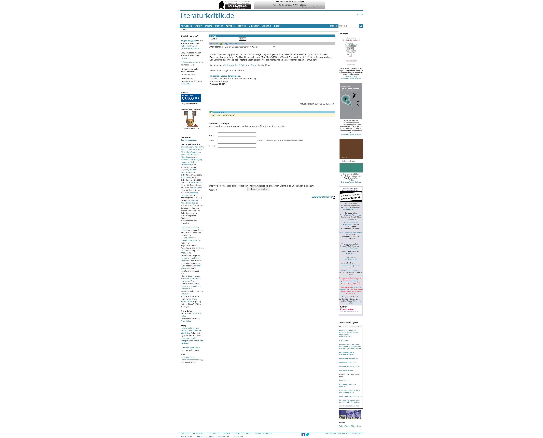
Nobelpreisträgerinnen (351, 265)
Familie (184, 58)
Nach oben (357, 433)
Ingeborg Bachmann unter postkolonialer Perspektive (349, 401)
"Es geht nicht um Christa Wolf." (190, 258)
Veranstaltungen (205, 436)
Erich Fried (185, 177)
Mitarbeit (254, 26)
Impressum (331, 433)
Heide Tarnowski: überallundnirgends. (189, 239)
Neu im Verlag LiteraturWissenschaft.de (351, 77)
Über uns (266, 26)
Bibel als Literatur (192, 347)
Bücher (219, 26)
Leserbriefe (214, 433)
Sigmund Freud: (192, 341)
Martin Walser (190, 152)
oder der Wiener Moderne (349, 366)
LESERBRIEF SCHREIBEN (322, 197)
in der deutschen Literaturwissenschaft (190, 358)
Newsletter (223, 436)
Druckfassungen (243, 433)
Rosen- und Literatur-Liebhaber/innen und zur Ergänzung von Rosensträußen (348, 333)
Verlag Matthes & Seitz (235, 65)
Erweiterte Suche (263, 433)
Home (213, 36)
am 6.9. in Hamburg (353, 247)
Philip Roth (198, 147)
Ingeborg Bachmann (189, 193)
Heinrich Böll (186, 149)
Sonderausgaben (188, 140)
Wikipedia (255, 65)
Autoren (230, 26)
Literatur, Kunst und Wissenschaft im (191, 330)
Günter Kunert (187, 147)
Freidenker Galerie (350, 209)
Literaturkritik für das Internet (347, 385)
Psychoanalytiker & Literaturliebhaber (346, 353)
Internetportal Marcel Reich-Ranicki (189, 201)
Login (277, 26)
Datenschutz (344, 433)
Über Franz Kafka (350, 259)
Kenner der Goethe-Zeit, (348, 358)
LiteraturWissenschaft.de (351, 134)
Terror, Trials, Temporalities (189, 300)
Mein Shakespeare (188, 157)
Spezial (208, 26)
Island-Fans (343, 340)
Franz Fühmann (195, 182)
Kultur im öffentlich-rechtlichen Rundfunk (190, 47)
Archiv (198, 26)
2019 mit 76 (186, 253)
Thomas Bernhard (188, 171)
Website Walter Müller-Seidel (350, 426)
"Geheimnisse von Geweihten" (350, 223)
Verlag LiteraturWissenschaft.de (351, 181)
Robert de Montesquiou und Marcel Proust (191, 279)
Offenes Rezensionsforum (192, 62)
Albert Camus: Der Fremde (350, 215)
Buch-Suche (186, 436)
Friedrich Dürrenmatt (189, 163)
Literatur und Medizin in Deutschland (191, 287)
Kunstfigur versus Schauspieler (225, 76)
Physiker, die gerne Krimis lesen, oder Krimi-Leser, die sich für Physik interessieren (350, 346)
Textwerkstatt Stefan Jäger (350, 270)
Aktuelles (186, 26)
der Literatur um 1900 (347, 362)
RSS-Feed (185, 433)
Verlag (360, 14)
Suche (333, 26)
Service (242, 26)
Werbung (238, 436)
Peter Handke (196, 187)
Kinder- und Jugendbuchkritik (350, 396)
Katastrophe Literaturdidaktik (350, 232)
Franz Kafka (186, 321)
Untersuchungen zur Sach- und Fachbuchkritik (349, 391)
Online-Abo (185, 83)
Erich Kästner (344, 380)
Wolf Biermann (193, 154)
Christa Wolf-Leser (346, 370)
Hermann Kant (187, 159)
